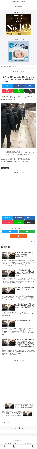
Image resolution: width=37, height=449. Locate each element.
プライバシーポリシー (10, 443)
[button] (33, 259)
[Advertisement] (18, 192)
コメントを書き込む (18, 428)
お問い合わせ (27, 443)
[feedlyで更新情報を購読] (27, 231)
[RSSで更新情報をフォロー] (18, 236)
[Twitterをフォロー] (10, 231)
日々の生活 (5, 168)
